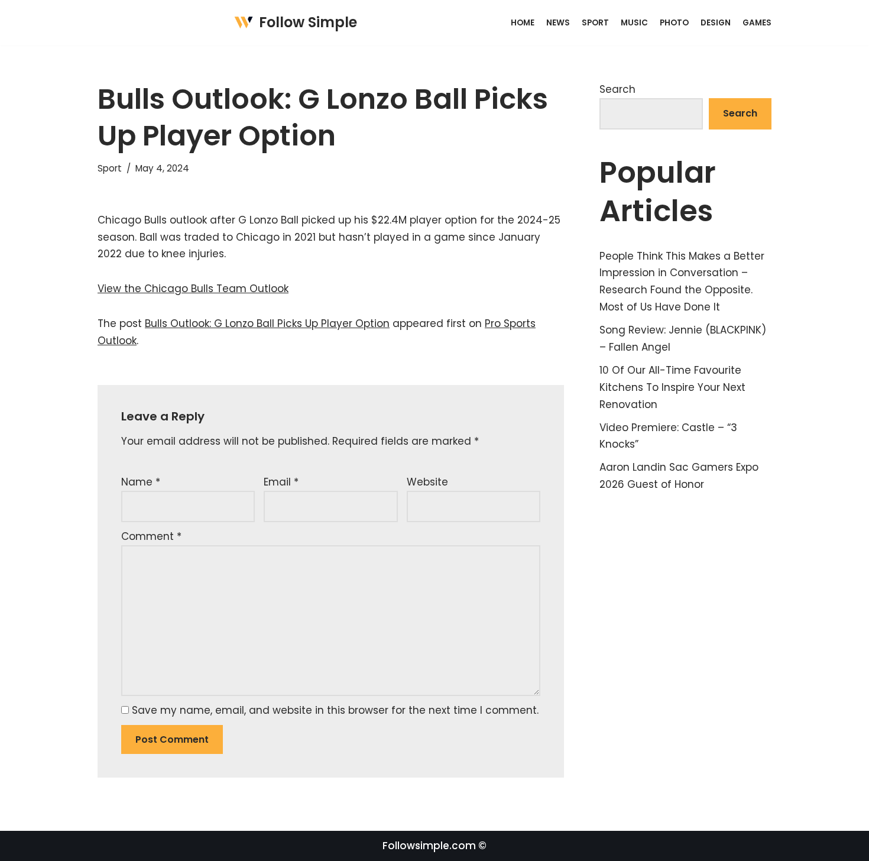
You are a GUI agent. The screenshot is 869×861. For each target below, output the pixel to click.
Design (716, 22)
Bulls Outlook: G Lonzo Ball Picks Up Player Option (267, 323)
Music (634, 22)
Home (522, 22)
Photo (674, 22)
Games (756, 22)
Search (617, 89)
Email (281, 482)
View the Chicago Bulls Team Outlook (193, 288)
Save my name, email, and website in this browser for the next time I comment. (335, 710)
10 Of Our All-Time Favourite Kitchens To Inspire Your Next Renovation (672, 387)
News (558, 22)
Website (427, 482)
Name (140, 482)
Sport (595, 22)
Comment (151, 536)
